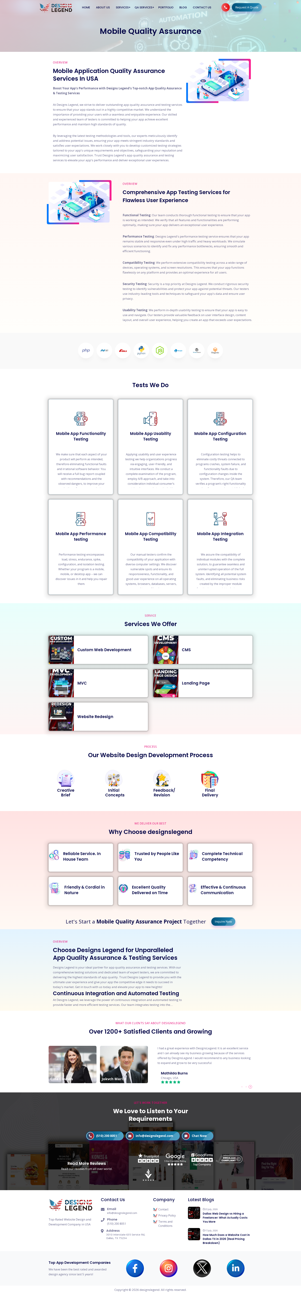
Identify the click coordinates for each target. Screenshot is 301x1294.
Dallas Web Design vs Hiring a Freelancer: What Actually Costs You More (225, 1217)
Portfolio (165, 7)
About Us (103, 7)
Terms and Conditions (165, 1224)
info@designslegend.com (154, 1136)
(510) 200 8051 (106, 1136)
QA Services (143, 7)
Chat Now (199, 1136)
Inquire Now (223, 921)
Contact (163, 1209)
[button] (242, 1087)
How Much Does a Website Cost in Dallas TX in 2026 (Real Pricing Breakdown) (226, 1239)
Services (122, 7)
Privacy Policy (167, 1215)
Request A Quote (246, 7)
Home (86, 7)
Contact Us (202, 7)
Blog (183, 7)
